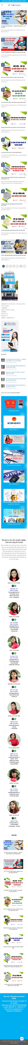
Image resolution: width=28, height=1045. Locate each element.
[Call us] (15, 586)
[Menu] (2, 5)
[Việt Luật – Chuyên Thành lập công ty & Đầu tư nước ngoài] (14, 5)
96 (21, 266)
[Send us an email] (13, 586)
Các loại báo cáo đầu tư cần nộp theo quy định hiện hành (16, 379)
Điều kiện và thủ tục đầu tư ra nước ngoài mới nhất (15, 372)
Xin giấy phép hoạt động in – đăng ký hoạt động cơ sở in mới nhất (16, 360)
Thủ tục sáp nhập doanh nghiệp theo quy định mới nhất (15, 366)
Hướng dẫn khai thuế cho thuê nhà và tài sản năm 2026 (16, 385)
